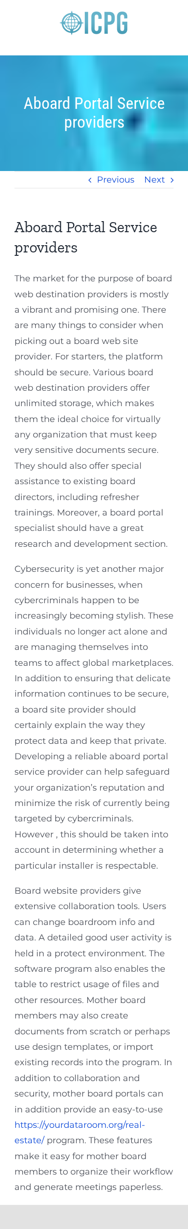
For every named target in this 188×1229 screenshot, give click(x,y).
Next (154, 179)
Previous (115, 179)
